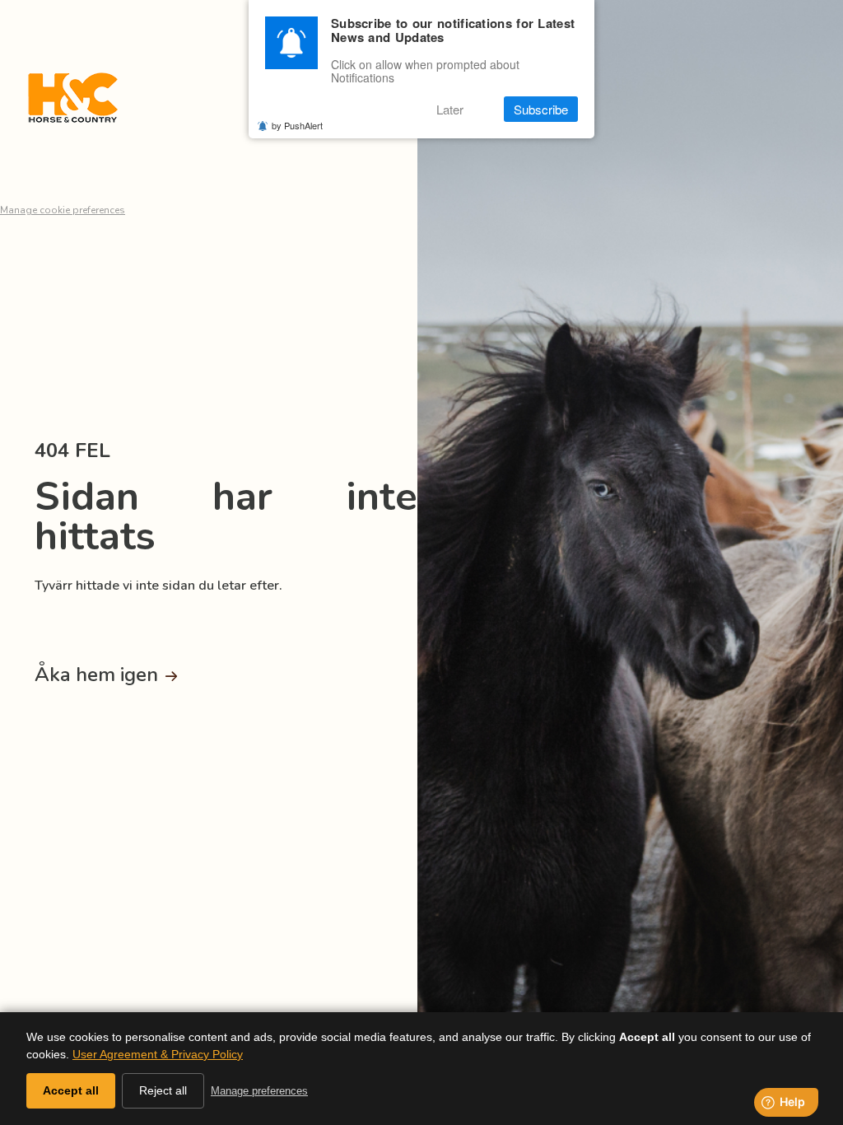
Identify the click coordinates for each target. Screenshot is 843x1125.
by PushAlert (297, 125)
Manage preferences (259, 1091)
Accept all (71, 1090)
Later (449, 109)
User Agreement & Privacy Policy (157, 1054)
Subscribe (541, 109)
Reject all (163, 1090)
